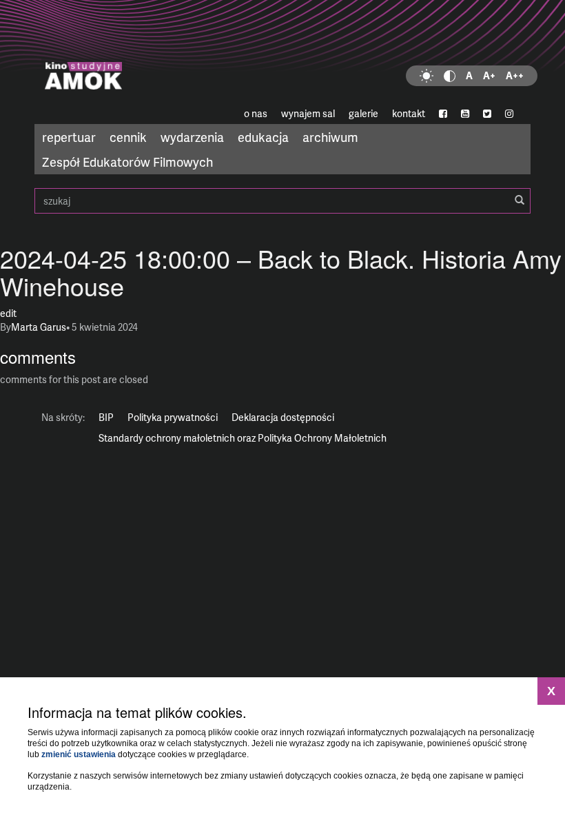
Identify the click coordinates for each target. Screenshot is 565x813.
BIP (106, 417)
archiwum (330, 136)
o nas (255, 113)
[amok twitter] (487, 113)
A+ (489, 75)
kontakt (408, 113)
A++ (515, 75)
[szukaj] (519, 200)
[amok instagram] (509, 113)
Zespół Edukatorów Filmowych (127, 161)
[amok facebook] (443, 113)
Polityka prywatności (172, 417)
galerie (363, 113)
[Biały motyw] (426, 76)
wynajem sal (308, 113)
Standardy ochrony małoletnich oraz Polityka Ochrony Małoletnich (243, 437)
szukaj (282, 201)
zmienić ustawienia (78, 754)
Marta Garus (38, 326)
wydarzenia (192, 136)
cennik (128, 136)
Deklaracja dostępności (283, 417)
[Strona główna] (282, 51)
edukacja (263, 136)
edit (8, 313)
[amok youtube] (465, 113)
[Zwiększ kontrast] (449, 76)
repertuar (69, 136)
